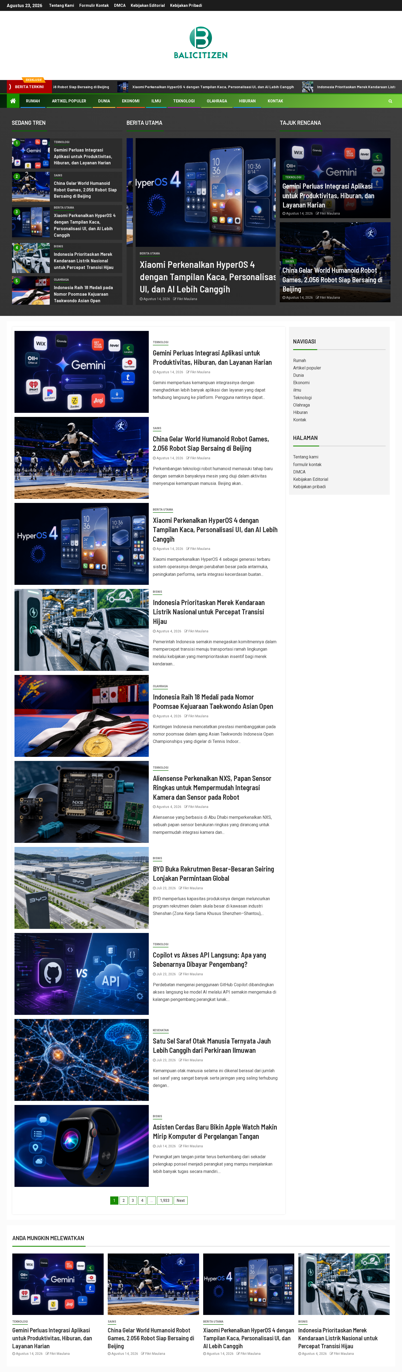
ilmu (156, 101)
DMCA (120, 5)
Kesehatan (161, 1030)
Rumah (33, 101)
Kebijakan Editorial (148, 5)
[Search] (390, 101)
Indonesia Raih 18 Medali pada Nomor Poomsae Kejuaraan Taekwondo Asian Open (83, 293)
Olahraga (217, 101)
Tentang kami (61, 5)
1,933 (165, 1200)
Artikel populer (69, 101)
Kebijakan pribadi (186, 5)
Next (181, 1200)
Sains (58, 175)
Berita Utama (64, 207)
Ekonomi (130, 101)
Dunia (104, 101)
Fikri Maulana (178, 299)
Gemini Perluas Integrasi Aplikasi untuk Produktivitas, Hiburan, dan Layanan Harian (83, 156)
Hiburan (247, 101)
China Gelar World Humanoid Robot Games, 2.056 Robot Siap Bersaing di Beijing (85, 189)
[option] (67, 154)
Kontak (275, 101)
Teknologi (184, 101)
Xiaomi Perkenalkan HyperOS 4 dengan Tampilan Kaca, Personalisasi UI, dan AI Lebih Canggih (128, 86)
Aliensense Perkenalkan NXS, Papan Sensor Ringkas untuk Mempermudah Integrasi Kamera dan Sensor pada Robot (212, 787)
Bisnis (58, 246)
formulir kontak (94, 5)
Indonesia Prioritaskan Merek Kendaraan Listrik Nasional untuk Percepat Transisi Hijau (307, 86)
